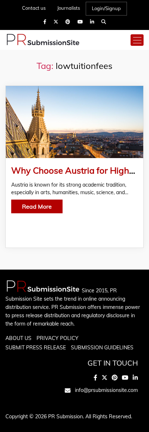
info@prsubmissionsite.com (106, 390)
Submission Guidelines (102, 347)
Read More (37, 206)
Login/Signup (106, 8)
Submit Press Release (35, 347)
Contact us (34, 8)
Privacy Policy (57, 338)
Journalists (68, 8)
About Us (18, 338)
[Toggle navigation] (137, 40)
